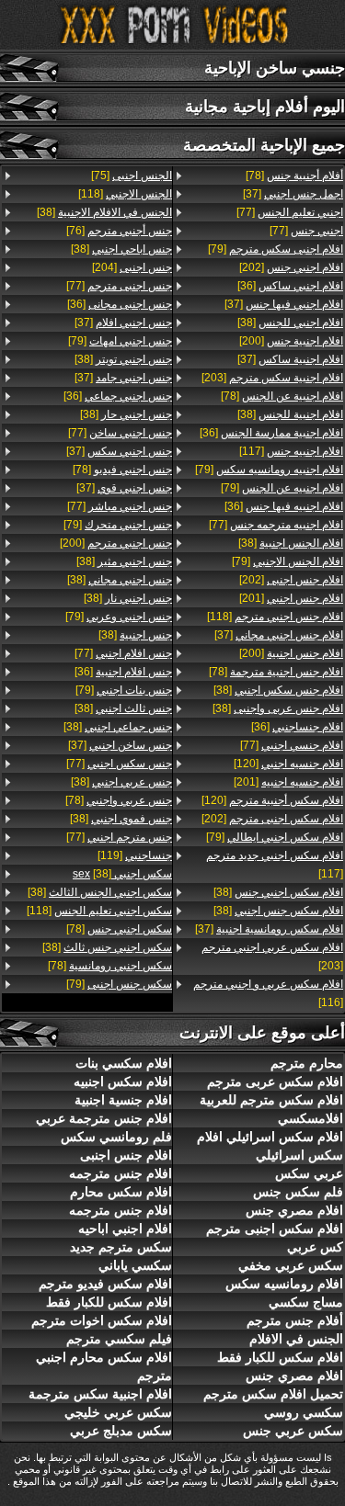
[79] (275, 249)
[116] (268, 993)
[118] (275, 616)
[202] (291, 267)
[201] (291, 598)
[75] (131, 175)
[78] (294, 175)
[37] (293, 193)
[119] (135, 855)
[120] (288, 763)
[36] (290, 285)
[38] (290, 322)
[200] (291, 340)
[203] (272, 377)
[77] (289, 212)
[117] (291, 451)
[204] (132, 267)
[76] (119, 230)
